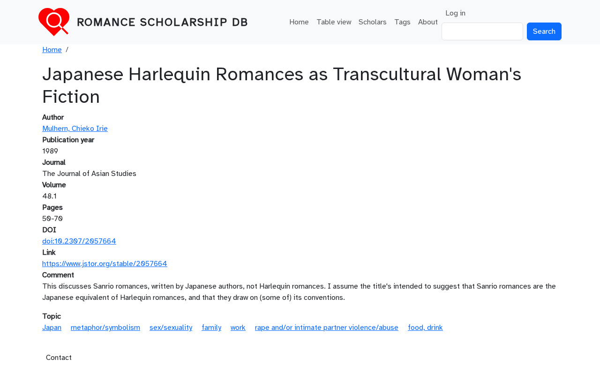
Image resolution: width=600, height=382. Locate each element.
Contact (59, 357)
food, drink (425, 327)
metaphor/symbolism (105, 327)
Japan (51, 327)
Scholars (373, 22)
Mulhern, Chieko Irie (75, 128)
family (211, 327)
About (428, 22)
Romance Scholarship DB (162, 22)
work (238, 327)
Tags (402, 22)
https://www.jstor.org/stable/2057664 (104, 263)
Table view (333, 22)
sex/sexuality (171, 327)
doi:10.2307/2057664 (79, 241)
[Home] (57, 22)
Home (299, 22)
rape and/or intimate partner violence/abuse (326, 327)
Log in (455, 13)
